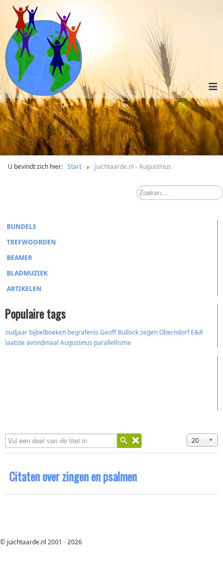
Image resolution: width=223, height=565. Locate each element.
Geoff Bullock (119, 332)
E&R (197, 332)
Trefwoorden (31, 242)
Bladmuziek (27, 273)
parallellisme (112, 342)
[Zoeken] (123, 440)
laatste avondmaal (32, 342)
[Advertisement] (62, 381)
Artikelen (24, 288)
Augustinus (76, 342)
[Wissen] (135, 440)
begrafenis (83, 332)
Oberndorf (174, 332)
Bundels (21, 226)
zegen (149, 332)
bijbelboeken (47, 332)
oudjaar (16, 332)
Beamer (19, 257)
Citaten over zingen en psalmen (73, 476)
